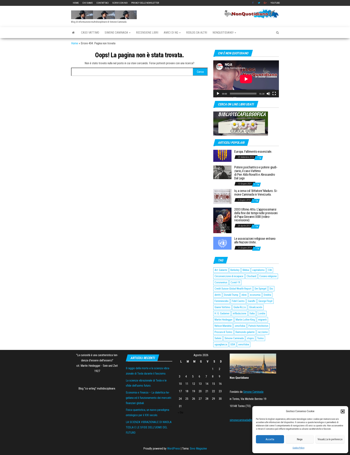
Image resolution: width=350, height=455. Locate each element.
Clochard (251, 276)
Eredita (267, 294)
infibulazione (239, 313)
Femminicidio (222, 301)
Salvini (218, 338)
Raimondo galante (245, 332)
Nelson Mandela (223, 325)
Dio (271, 288)
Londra (261, 313)
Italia (252, 313)
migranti (262, 319)
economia (255, 294)
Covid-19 (235, 282)
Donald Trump (231, 294)
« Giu (180, 412)
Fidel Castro (238, 301)
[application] (246, 78)
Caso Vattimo (90, 32)
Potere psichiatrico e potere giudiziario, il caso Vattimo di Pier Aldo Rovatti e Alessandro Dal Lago (255, 172)
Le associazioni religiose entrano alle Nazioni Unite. (254, 240)
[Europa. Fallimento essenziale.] (222, 155)
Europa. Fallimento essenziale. (253, 151)
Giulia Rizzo (240, 307)
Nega (299, 439)
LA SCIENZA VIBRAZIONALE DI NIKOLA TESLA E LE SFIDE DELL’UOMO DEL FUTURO (149, 427)
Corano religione (268, 276)
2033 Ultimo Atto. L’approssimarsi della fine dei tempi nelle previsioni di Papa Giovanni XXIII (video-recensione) (256, 214)
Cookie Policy (298, 448)
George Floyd (265, 301)
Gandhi (251, 301)
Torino (260, 338)
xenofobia (243, 344)
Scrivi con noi (120, 2)
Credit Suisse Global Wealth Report (233, 288)
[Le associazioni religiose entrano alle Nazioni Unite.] (222, 243)
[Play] (218, 93)
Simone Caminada (117, 32)
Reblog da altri (196, 32)
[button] (343, 411)
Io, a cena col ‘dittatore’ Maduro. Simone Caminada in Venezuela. (256, 192)
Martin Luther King (245, 319)
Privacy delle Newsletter (145, 2)
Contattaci (102, 2)
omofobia (240, 325)
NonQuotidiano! (223, 32)
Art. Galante (221, 270)
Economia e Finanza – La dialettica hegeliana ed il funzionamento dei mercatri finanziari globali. (148, 398)
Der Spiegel (260, 288)
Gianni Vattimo (222, 307)
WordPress (173, 448)
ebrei (244, 294)
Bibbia (246, 270)
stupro (250, 338)
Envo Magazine (198, 448)
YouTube (275, 2)
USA (232, 344)
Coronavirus (221, 282)
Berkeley (234, 270)
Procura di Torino (223, 332)
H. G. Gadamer (222, 313)
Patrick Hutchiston (258, 325)
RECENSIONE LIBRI (147, 32)
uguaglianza (221, 344)
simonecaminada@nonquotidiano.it (249, 420)
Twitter (259, 3)
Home (76, 2)
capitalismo (258, 270)
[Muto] (268, 93)
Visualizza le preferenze (330, 439)
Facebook (253, 3)
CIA (270, 270)
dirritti (218, 294)
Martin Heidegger (223, 319)
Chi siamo (87, 2)
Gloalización (255, 307)
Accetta (270, 439)
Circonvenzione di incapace (229, 276)
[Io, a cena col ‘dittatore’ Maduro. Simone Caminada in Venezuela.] (222, 196)
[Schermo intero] (274, 93)
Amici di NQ (171, 32)
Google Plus (265, 3)
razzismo (263, 332)
